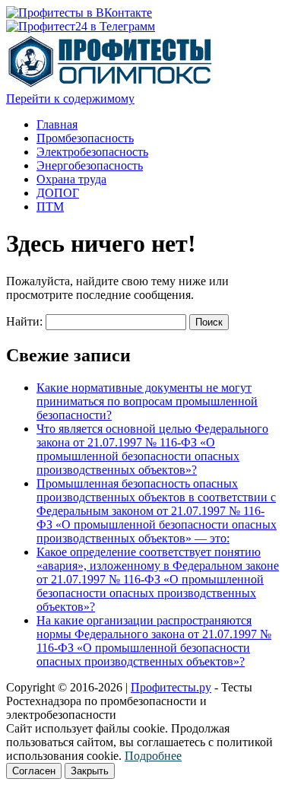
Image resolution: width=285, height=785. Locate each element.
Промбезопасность (85, 138)
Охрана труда (71, 179)
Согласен (33, 771)
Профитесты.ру (171, 687)
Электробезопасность (92, 151)
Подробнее (153, 755)
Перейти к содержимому (70, 98)
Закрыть (90, 771)
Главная (57, 124)
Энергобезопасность (89, 165)
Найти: (24, 321)
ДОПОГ (57, 192)
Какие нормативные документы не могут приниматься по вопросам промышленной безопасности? (147, 401)
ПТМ (50, 206)
